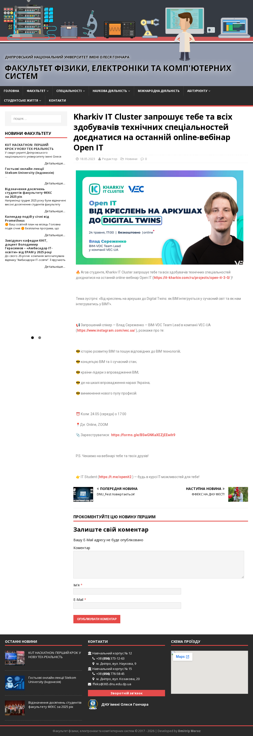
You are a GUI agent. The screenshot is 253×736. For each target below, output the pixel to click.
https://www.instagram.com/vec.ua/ (106, 330)
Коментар (81, 547)
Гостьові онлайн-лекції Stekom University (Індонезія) (52, 679)
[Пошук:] (36, 119)
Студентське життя (21, 100)
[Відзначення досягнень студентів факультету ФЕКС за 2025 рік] (15, 713)
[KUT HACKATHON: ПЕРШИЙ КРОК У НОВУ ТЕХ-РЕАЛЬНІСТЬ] (15, 663)
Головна (11, 91)
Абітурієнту (197, 91)
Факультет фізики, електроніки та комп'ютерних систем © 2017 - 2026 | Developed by (115, 731)
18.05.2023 (87, 159)
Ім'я (77, 585)
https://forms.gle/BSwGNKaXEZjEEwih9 (143, 435)
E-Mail (78, 599)
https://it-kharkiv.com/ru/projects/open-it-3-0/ (192, 278)
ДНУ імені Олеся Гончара (124, 704)
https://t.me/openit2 (115, 477)
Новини (131, 159)
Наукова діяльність (110, 91)
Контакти (57, 100)
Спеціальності (69, 91)
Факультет (36, 91)
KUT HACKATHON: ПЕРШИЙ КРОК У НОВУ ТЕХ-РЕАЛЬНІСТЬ (54, 654)
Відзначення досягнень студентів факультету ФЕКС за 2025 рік (55, 704)
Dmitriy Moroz (189, 731)
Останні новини (21, 641)
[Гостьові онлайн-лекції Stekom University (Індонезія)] (15, 687)
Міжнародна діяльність (159, 91)
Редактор (109, 159)
